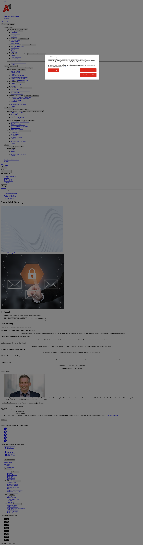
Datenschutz (90, 61)
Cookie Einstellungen (53, 70)
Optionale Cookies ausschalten (88, 74)
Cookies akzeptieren (88, 70)
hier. (65, 66)
